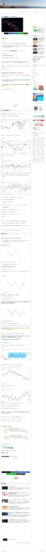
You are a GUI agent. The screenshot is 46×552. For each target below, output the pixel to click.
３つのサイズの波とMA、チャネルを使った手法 (12, 225)
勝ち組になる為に (7, 456)
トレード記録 (35, 74)
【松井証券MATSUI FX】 (5, 445)
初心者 (13, 456)
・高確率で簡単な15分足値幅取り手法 (7, 55)
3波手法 (11, 456)
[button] (25, 33)
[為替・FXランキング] (3, 452)
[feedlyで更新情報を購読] (15, 478)
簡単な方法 (15, 106)
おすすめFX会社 (35, 83)
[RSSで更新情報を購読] (16, 478)
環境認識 (16, 456)
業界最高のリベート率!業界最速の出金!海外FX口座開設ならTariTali (37, 128)
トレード (3, 456)
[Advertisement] (16, 97)
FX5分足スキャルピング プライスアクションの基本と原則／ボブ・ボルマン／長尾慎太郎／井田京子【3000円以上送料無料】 (40, 109)
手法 (33, 67)
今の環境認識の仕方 (16, 105)
